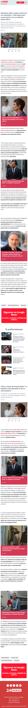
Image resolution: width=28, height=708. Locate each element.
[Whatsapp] (8, 51)
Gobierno (3, 305)
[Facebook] (12, 51)
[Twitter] (15, 51)
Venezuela (23, 305)
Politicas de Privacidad (14, 702)
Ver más (4, 124)
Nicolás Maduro (5, 657)
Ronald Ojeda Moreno (13, 305)
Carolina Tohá (14, 657)
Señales (20, 2)
